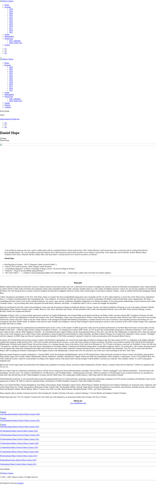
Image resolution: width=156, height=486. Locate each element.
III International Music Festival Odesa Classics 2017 (19, 456)
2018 (11, 26)
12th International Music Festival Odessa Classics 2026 (20, 414)
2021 (11, 20)
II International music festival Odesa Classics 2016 (18, 460)
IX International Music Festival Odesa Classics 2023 (19, 431)
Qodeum (20, 483)
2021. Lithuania (15, 41)
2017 (11, 28)
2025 (11, 11)
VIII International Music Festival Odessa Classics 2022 (20, 435)
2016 (11, 30)
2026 (11, 9)
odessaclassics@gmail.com (9, 119)
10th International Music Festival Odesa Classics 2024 (19, 427)
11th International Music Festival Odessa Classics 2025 (20, 420)
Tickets (7, 45)
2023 (11, 15)
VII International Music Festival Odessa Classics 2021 (19, 439)
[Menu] (1, 57)
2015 (11, 32)
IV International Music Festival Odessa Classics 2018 (19, 452)
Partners (7, 105)
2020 (11, 22)
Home (7, 5)
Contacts (8, 107)
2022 (11, 18)
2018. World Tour (15, 43)
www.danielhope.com (78, 403)
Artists (7, 34)
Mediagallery (9, 36)
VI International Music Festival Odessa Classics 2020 (19, 443)
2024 (11, 13)
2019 (11, 24)
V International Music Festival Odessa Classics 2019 (19, 447)
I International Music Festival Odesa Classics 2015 (18, 464)
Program (8, 7)
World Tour (9, 39)
